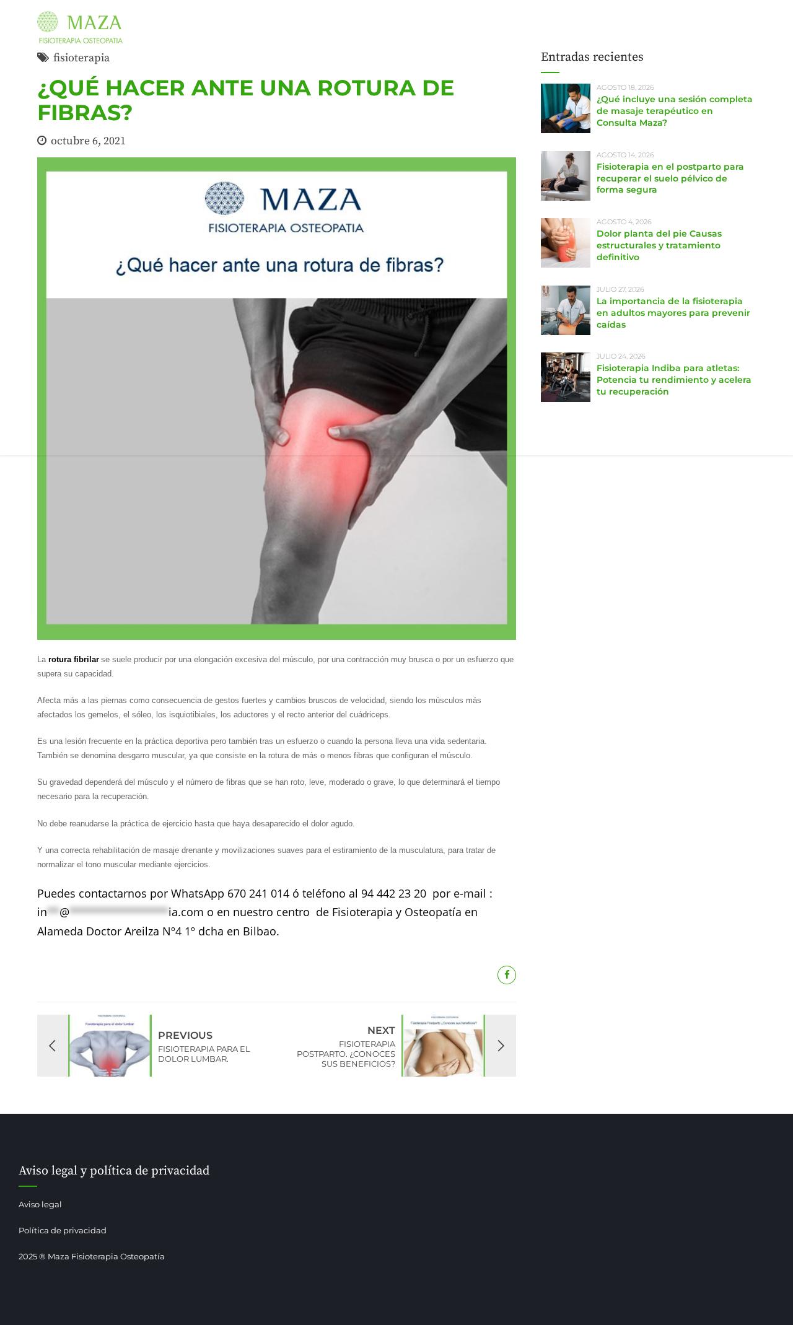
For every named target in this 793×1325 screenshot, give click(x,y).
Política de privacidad (63, 1230)
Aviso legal (40, 1204)
